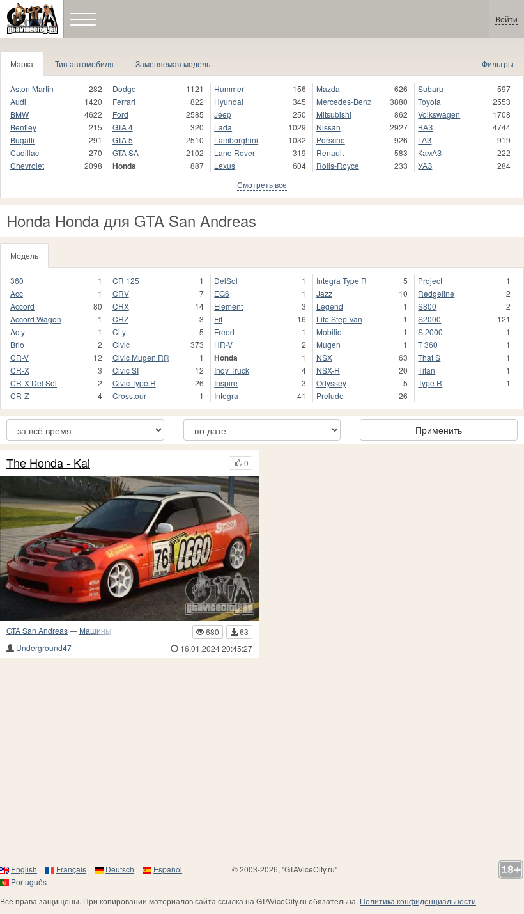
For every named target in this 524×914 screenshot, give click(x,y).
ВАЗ (425, 127)
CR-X (19, 370)
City (119, 331)
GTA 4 (122, 127)
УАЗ (425, 165)
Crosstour (129, 395)
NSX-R (328, 370)
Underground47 (44, 647)
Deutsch (119, 868)
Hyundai (228, 101)
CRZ (120, 318)
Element (228, 306)
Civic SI (125, 370)
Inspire (226, 382)
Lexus (224, 165)
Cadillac (24, 152)
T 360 (428, 344)
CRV (120, 293)
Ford (120, 114)
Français (71, 868)
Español (167, 868)
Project (430, 280)
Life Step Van (339, 318)
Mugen (328, 344)
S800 (427, 306)
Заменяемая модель (172, 63)
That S (429, 357)
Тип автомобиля (84, 63)
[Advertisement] (262, 760)
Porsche (330, 139)
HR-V (223, 344)
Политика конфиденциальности (418, 900)
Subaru (430, 88)
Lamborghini (236, 139)
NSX (324, 357)
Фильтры (498, 63)
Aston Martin (32, 88)
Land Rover (234, 152)
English (24, 868)
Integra (226, 395)
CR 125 (125, 280)
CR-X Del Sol (33, 382)
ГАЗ (424, 139)
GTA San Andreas (37, 630)
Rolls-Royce (337, 165)
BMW (19, 114)
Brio (17, 344)
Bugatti (22, 139)
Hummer (229, 88)
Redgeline (436, 293)
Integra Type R (341, 280)
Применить (438, 429)
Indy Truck (231, 370)
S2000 (429, 318)
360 (17, 280)
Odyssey (331, 382)
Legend (329, 306)
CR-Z (19, 395)
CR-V (19, 357)
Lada (223, 127)
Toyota (429, 101)
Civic (121, 344)
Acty (17, 331)
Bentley (23, 127)
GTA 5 (122, 139)
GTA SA (125, 152)
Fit (218, 318)
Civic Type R (134, 382)
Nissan (328, 127)
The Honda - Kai (48, 463)
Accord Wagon (35, 318)
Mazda (328, 88)
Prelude (330, 395)
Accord (22, 306)
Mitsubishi (333, 114)
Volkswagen (439, 114)
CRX (120, 306)
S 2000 (430, 331)
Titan (426, 370)
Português (29, 881)
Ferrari (123, 101)
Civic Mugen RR (140, 357)
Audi (18, 101)
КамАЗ (430, 152)
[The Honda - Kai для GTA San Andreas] (129, 549)
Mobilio (329, 331)
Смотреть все (262, 184)
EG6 (221, 293)
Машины (95, 630)
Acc (16, 293)
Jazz (324, 293)
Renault (330, 152)
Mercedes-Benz (343, 101)
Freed (224, 331)
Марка (21, 63)
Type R (430, 382)
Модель (24, 255)
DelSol (226, 280)
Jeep (222, 114)
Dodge (124, 88)
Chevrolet (27, 165)
